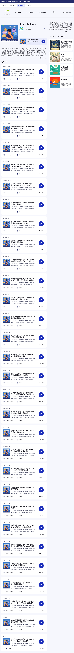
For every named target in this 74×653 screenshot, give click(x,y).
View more (43, 58)
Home (4, 5)
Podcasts (21, 5)
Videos (29, 5)
